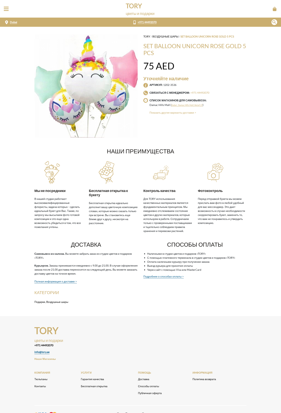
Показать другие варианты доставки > (172, 112)
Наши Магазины (45, 358)
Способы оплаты (148, 386)
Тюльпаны (40, 379)
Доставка (143, 379)
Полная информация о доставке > (55, 281)
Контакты (40, 386)
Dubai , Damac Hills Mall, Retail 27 (187, 105)
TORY (146, 36)
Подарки (39, 301)
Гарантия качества (92, 379)
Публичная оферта (150, 393)
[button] (274, 22)
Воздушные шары (165, 36)
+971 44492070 (147, 22)
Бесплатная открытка (94, 386)
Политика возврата (204, 379)
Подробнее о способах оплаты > (163, 276)
